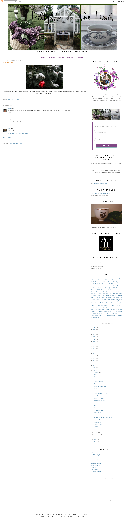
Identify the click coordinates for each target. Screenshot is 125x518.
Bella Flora (119, 280)
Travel (106, 313)
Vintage (95, 315)
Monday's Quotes (116, 295)
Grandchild (97, 290)
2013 (94, 358)
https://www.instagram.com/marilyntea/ (100, 193)
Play (117, 301)
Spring (102, 307)
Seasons (108, 305)
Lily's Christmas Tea (99, 396)
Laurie (9, 108)
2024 (94, 332)
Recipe (98, 305)
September (97, 434)
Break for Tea (97, 408)
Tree (111, 313)
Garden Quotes (109, 288)
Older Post (83, 140)
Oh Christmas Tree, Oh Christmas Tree (103, 417)
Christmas (104, 282)
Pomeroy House (97, 412)
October (96, 432)
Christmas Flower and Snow (101, 393)
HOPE (95, 291)
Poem (120, 301)
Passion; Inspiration (99, 301)
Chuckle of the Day (113, 282)
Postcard (108, 303)
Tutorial (114, 313)
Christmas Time (98, 424)
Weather (16, 99)
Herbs (111, 290)
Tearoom (119, 311)
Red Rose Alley (95, 461)
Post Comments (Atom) (16, 143)
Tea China (116, 309)
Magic (113, 293)
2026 (94, 327)
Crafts (96, 283)
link (107, 293)
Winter (120, 315)
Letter (97, 293)
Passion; (93, 301)
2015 (94, 353)
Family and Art (115, 283)
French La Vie (94, 457)
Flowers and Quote (107, 286)
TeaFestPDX (114, 311)
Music (105, 297)
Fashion (93, 286)
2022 (94, 336)
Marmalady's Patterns (96, 295)
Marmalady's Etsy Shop (56, 57)
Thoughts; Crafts (100, 313)
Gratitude (103, 290)
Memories (106, 295)
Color (120, 282)
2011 (94, 363)
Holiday (10, 99)
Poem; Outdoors (95, 303)
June (95, 442)
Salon (102, 305)
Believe (114, 280)
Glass (92, 290)
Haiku (108, 290)
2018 (94, 346)
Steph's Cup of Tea (95, 465)
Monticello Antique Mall (97, 297)
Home (43, 57)
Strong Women (111, 307)
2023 (94, 334)
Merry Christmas (98, 376)
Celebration (98, 282)
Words (93, 317)
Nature (109, 297)
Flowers (98, 285)
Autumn (101, 280)
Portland (102, 303)
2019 (94, 344)
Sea (105, 305)
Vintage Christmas (98, 403)
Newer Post (6, 140)
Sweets (99, 309)
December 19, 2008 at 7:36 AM (18, 133)
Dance (100, 283)
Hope (95, 405)
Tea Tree (96, 388)
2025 (94, 329)
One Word (107, 299)
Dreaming (104, 283)
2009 (94, 368)
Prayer (112, 303)
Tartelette (93, 467)
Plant (114, 301)
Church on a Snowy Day (100, 386)
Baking (107, 280)
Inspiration (100, 291)
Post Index (79, 57)
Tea (111, 309)
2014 (94, 356)
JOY (107, 291)
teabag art (109, 311)
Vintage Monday (98, 384)
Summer (117, 307)
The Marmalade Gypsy (96, 471)
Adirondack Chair (96, 278)
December (96, 372)
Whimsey (110, 315)
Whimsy (115, 315)
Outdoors (119, 299)
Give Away (119, 288)
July (95, 439)
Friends (119, 286)
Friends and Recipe (95, 288)
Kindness (111, 291)
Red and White (97, 391)
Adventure (104, 278)
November (97, 430)
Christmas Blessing (98, 381)
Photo (111, 301)
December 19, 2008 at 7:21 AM (18, 124)
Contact (70, 57)
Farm (120, 283)
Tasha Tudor (105, 309)
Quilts (120, 303)
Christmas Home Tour (99, 398)
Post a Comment (7, 137)
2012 (94, 360)
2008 (94, 370)
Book (92, 282)
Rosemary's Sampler (96, 463)
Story (105, 307)
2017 (94, 348)
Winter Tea (96, 374)
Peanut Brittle (97, 419)
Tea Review (104, 311)
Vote (99, 315)
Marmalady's (118, 293)
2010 (94, 365)
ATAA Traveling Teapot (97, 455)
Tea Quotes (99, 311)
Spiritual (98, 307)
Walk (101, 315)
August (96, 437)
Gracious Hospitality (96, 459)
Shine (113, 305)
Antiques (119, 278)
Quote (93, 305)
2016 (94, 351)
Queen (116, 303)
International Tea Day (99, 400)
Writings (97, 317)
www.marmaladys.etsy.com (100, 183)
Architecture (93, 280)
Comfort (93, 283)
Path (105, 301)
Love (109, 293)
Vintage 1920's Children (100, 415)
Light (100, 293)
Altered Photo (112, 278)
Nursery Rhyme (99, 299)
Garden (102, 288)
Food (114, 286)
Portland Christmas (98, 379)
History (115, 290)
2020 (94, 341)
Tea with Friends (95, 469)
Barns (110, 280)
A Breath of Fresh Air (96, 452)
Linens (103, 293)
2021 (94, 339)
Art (98, 280)
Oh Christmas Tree (98, 410)
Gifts (114, 288)
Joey (104, 291)
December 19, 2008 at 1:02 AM (18, 115)
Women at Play (97, 422)
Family (110, 283)
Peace (108, 301)
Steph (9, 128)
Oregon (113, 299)
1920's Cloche (97, 427)
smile (117, 305)
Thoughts (93, 313)
